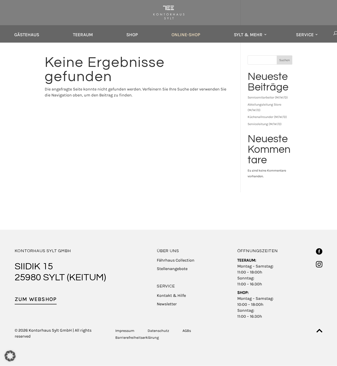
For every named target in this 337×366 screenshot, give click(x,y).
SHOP (132, 34)
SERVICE (305, 34)
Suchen (284, 60)
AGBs (186, 331)
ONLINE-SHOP (185, 34)
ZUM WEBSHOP (36, 299)
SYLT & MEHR (248, 34)
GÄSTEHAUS (26, 34)
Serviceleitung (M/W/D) (265, 124)
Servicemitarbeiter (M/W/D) (268, 97)
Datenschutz (158, 331)
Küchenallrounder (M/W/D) (267, 117)
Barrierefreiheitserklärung (137, 338)
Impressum (124, 331)
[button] (10, 356)
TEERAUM (83, 34)
